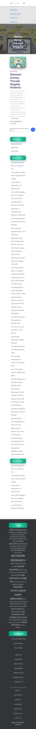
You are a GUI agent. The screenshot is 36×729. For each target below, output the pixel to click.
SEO (22, 606)
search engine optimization (18, 594)
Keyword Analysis (21, 548)
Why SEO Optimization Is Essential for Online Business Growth (18, 382)
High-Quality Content (21, 546)
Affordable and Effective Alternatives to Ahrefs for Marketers (18, 412)
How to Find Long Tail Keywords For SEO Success (17, 330)
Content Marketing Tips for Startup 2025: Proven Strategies (18, 221)
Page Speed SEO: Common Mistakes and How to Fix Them (18, 421)
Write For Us (14, 18)
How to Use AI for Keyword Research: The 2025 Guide (18, 231)
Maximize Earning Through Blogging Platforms (15, 81)
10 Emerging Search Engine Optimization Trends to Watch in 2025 (18, 290)
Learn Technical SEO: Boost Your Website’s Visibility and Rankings (17, 271)
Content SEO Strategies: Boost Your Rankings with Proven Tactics (18, 195)
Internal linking (13, 548)
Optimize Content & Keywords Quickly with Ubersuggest (17, 310)
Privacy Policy (18, 677)
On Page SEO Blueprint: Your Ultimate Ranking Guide (18, 349)
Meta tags (21, 570)
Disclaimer (18, 668)
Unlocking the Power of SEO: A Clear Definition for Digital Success (18, 281)
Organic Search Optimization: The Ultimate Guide (16, 185)
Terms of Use (18, 673)
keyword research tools (17, 563)
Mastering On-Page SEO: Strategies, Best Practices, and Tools (17, 241)
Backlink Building (17, 539)
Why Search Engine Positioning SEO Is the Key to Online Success (17, 441)
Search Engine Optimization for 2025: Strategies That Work (17, 392)
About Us (18, 655)
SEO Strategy (22, 617)
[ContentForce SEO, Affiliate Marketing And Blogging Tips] (16, 3)
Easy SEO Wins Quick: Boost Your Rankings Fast (17, 166)
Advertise (18, 659)
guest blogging (13, 546)
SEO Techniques (12, 619)
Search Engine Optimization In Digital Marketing (17, 340)
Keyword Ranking (18, 552)
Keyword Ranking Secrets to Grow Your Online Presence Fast (17, 300)
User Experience (17, 622)
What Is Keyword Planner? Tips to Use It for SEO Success (17, 431)
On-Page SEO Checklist (18, 581)
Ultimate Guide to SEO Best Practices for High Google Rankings (17, 402)
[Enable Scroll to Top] (32, 725)
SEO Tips (19, 619)
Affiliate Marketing (15, 14)
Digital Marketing (22, 543)
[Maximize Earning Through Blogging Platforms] (18, 62)
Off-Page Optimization (20, 572)
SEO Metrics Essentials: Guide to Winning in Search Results (18, 251)
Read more (15, 118)
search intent (16, 606)
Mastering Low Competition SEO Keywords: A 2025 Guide (18, 212)
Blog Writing (13, 10)
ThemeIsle (18, 724)
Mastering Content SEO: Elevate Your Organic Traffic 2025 (18, 261)
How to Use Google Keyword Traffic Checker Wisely (18, 372)
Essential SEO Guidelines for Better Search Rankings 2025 (17, 451)
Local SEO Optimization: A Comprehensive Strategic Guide (18, 320)
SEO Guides (14, 151)
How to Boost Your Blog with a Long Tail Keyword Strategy (18, 175)
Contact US (13, 22)
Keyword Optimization (18, 550)
